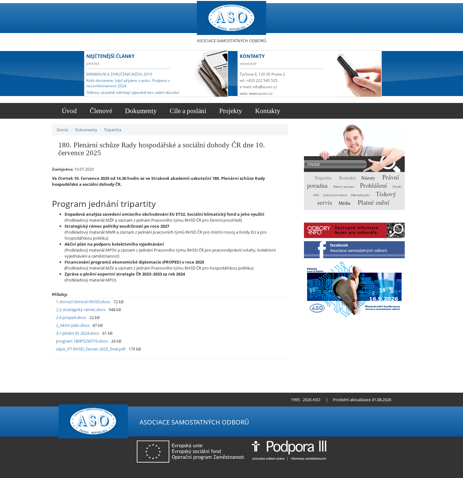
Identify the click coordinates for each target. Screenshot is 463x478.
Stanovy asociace (344, 187)
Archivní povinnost (335, 195)
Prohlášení (374, 185)
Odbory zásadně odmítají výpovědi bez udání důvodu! (132, 92)
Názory (368, 178)
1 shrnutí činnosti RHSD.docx (83, 301)
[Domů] (231, 18)
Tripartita (112, 130)
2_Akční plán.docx (72, 325)
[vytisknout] (250, 365)
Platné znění (373, 202)
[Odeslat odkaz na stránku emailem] (101, 399)
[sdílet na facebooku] (279, 365)
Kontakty (267, 111)
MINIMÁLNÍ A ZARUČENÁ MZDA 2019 (119, 74)
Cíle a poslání (187, 111)
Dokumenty (140, 111)
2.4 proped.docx (71, 317)
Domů (62, 130)
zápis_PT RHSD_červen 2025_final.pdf (90, 349)
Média (345, 203)
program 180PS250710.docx (82, 341)
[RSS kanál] (91, 399)
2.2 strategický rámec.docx (80, 309)
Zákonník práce (360, 195)
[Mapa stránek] (96, 399)
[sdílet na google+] (270, 365)
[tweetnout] (260, 365)
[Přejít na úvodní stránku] (85, 399)
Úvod (68, 111)
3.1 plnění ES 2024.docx (77, 333)
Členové (100, 111)
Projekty (230, 111)
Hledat (388, 165)
